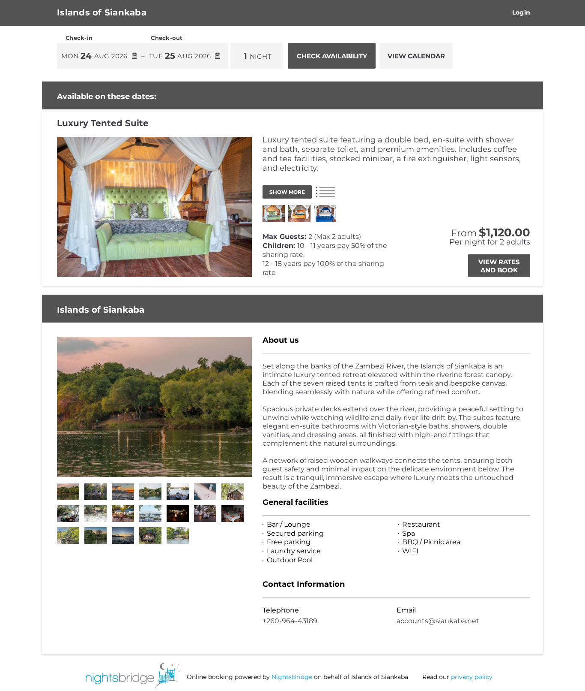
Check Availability (332, 56)
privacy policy (471, 677)
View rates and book (499, 266)
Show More (287, 192)
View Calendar (416, 56)
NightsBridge (292, 677)
